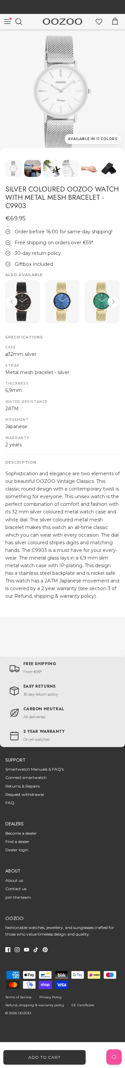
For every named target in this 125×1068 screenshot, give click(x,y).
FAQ (9, 802)
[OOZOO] (62, 21)
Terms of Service (18, 997)
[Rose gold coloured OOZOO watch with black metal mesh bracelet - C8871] (22, 301)
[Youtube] (26, 949)
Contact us (15, 888)
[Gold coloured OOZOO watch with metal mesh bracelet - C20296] (102, 301)
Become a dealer (21, 833)
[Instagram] (17, 949)
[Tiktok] (35, 949)
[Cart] (115, 21)
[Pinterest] (45, 949)
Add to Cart (44, 1057)
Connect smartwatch (26, 777)
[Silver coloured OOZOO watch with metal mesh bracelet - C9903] (62, 92)
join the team (18, 897)
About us (14, 880)
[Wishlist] (99, 21)
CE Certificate (83, 1005)
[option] (62, 92)
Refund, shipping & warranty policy (34, 1005)
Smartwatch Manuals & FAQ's (34, 769)
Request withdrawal (24, 794)
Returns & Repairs (22, 786)
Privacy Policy (50, 997)
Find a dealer (17, 841)
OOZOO (24, 1013)
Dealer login (16, 849)
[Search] (22, 21)
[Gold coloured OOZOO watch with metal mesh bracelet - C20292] (62, 301)
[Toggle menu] (7, 21)
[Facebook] (7, 949)
